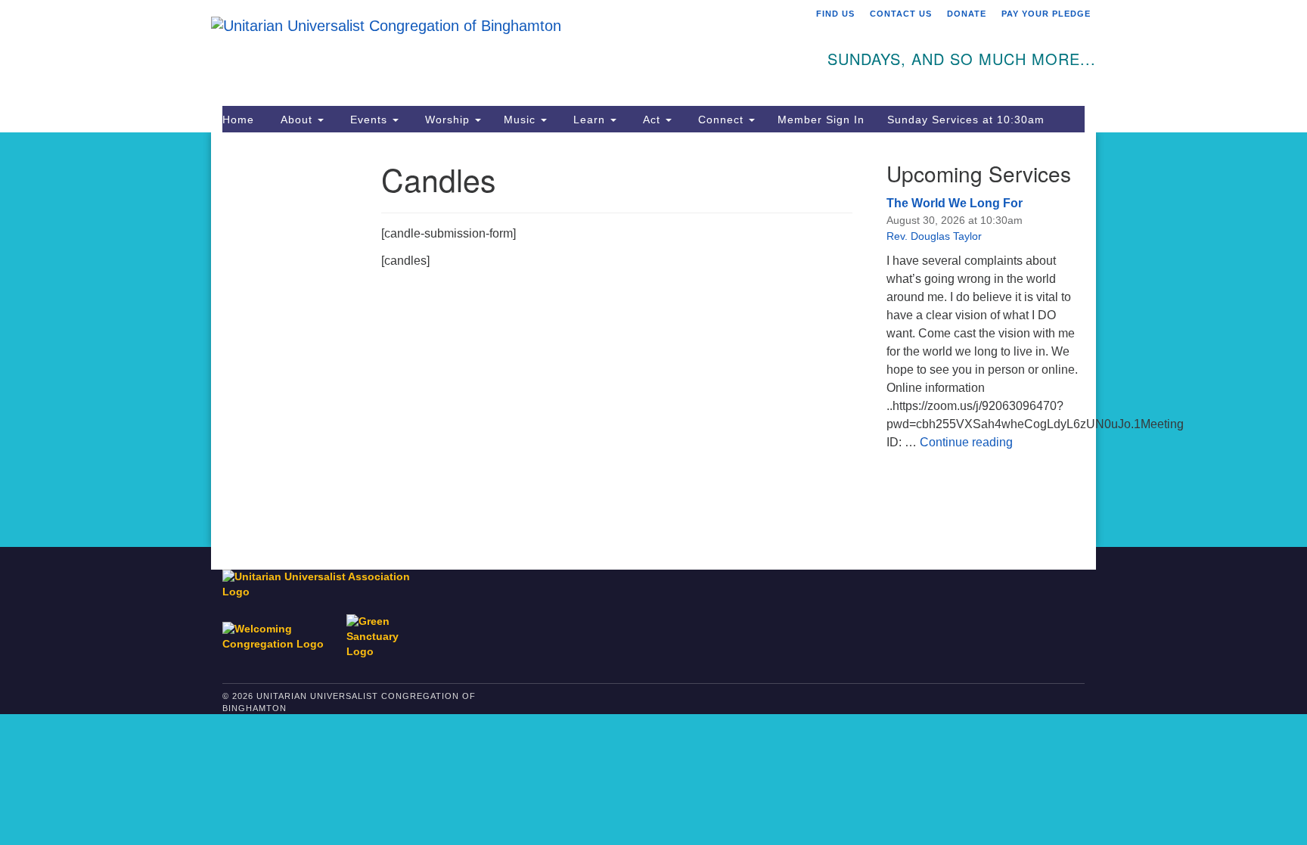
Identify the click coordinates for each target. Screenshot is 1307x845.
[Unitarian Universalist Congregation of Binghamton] (469, 50)
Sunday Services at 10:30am (966, 119)
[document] (653, 339)
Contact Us (901, 13)
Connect (720, 119)
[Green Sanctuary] (383, 629)
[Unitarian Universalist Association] (323, 584)
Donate (966, 13)
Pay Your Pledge (1046, 13)
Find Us (835, 13)
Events (368, 119)
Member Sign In (821, 119)
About (296, 119)
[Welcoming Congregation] (282, 629)
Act (651, 119)
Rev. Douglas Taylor (934, 236)
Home (238, 119)
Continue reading (966, 442)
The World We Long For (954, 203)
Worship (447, 119)
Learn (589, 119)
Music (521, 119)
